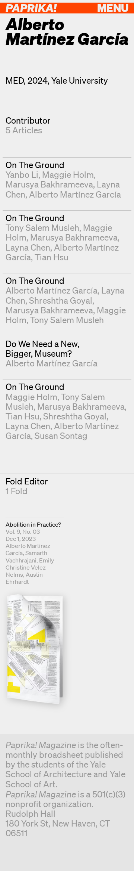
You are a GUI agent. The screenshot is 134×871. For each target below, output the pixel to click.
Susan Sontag (61, 436)
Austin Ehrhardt (24, 578)
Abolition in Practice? (33, 524)
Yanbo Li (22, 175)
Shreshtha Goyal (60, 300)
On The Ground (35, 165)
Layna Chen (28, 247)
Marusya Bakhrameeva (49, 184)
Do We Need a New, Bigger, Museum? (42, 349)
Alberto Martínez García (75, 194)
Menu (112, 7)
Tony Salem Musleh (42, 228)
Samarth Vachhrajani (26, 556)
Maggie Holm (68, 175)
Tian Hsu (51, 257)
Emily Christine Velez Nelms (30, 567)
